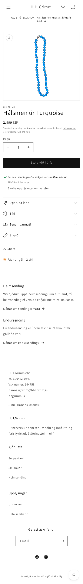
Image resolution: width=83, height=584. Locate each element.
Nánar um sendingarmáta (21, 309)
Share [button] (11, 249)
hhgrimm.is (17, 396)
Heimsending (69, 128)
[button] (8, 6)
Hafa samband (18, 514)
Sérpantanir (17, 458)
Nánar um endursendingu (21, 343)
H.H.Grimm (35, 576)
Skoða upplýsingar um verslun (29, 188)
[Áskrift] (62, 541)
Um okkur (15, 504)
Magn (6, 139)
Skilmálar (15, 468)
